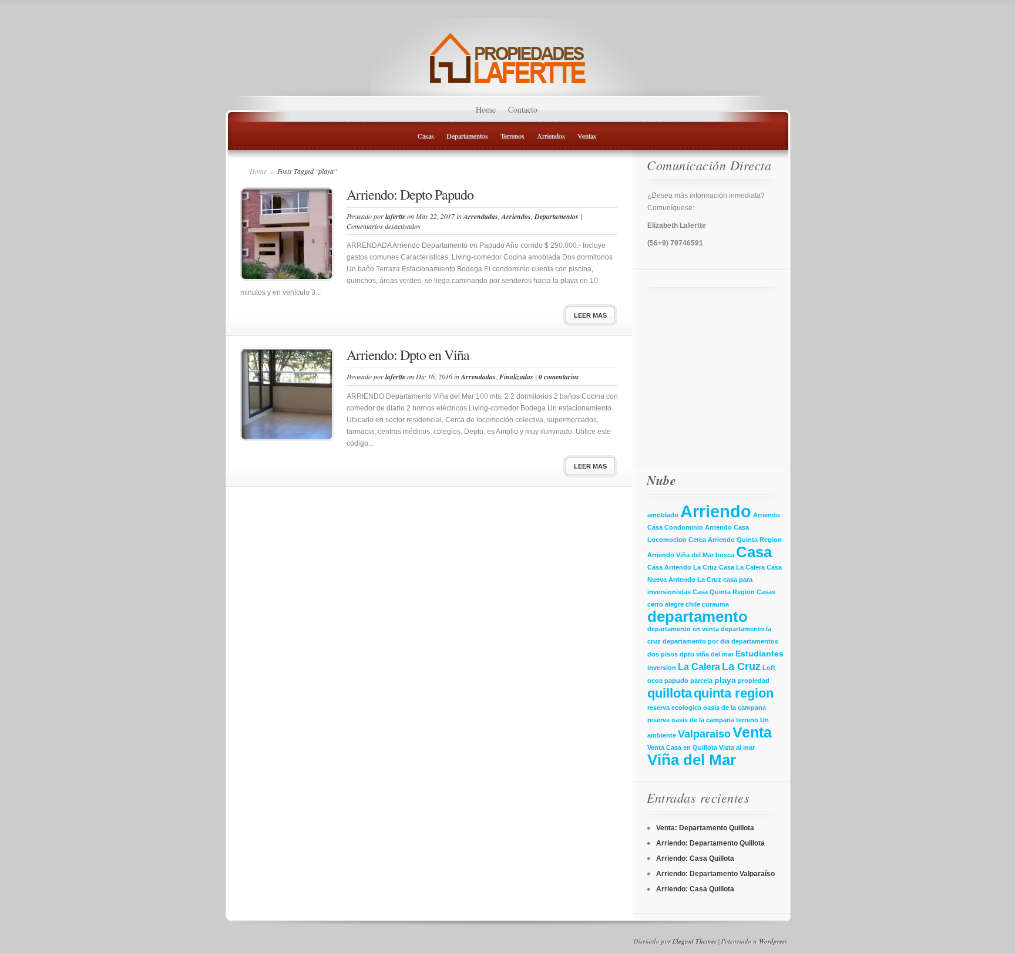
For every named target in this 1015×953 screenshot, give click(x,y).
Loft (768, 667)
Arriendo (715, 511)
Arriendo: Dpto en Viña (408, 354)
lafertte (395, 216)
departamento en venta (683, 628)
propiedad (753, 680)
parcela (701, 680)
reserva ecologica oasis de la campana (706, 707)
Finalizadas (516, 377)
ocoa (655, 680)
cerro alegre (665, 604)
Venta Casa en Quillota (682, 747)
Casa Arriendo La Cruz (682, 567)
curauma (715, 604)
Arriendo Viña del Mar (680, 554)
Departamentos (467, 135)
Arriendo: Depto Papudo (410, 194)
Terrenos (512, 135)
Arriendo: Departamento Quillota (710, 843)
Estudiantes (759, 653)
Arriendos (551, 135)
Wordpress (773, 941)
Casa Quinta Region (724, 591)
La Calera (699, 666)
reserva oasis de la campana (690, 719)
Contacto (522, 109)
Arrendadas (480, 216)
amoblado (662, 514)
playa (725, 680)
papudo (676, 680)
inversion (661, 667)
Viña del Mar (691, 760)
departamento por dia (696, 641)
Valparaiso (704, 734)
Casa (754, 552)
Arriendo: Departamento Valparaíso (715, 874)
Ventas (586, 135)
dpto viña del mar (707, 654)
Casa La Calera (742, 567)
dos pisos (662, 654)
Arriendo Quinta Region (745, 539)
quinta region (734, 693)
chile (692, 604)
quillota (669, 693)
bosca (724, 554)
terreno (747, 719)
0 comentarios (559, 377)
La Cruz (741, 666)
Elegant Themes (695, 941)
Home (486, 109)
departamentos (754, 641)
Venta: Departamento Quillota (705, 828)
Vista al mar (737, 747)
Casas (426, 135)
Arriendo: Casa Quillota (695, 858)
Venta (752, 732)
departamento (697, 616)
